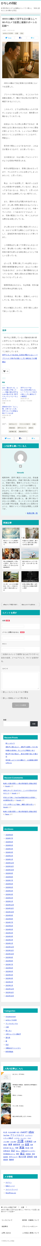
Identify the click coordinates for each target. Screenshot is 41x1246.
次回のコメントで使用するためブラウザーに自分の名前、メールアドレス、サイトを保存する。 (20, 657)
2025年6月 (9, 884)
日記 (21, 33)
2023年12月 (10, 947)
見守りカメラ (22, 428)
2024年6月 (9, 926)
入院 (22, 1144)
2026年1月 (9, 859)
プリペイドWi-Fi (25, 424)
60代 (18, 1132)
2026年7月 (9, 838)
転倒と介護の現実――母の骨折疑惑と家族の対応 (20, 783)
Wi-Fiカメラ (13, 424)
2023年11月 (10, 950)
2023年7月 (9, 964)
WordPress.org (11, 1193)
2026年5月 (9, 845)
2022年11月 (10, 992)
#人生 (5, 1132)
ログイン (9, 1182)
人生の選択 (13, 1141)
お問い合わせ (6, 1233)
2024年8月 (9, 919)
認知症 (31, 428)
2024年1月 (9, 943)
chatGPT (24, 1132)
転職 (35, 1157)
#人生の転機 (12, 1132)
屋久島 (8, 1037)
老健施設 (28, 1154)
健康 (10, 1144)
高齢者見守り (23, 431)
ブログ (29, 1138)
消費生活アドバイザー (13, 1048)
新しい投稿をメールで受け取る (15, 698)
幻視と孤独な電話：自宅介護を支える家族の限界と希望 (29, 586)
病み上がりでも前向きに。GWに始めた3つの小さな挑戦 (31, 604)
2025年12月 (10, 863)
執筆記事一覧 (32, 513)
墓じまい (9, 1030)
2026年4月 (9, 849)
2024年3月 (9, 936)
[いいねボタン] (4, 371)
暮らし (18, 1151)
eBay (31, 1132)
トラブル (16, 1138)
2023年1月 (9, 985)
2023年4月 (9, 975)
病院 (17, 1154)
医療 (31, 1144)
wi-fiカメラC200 (8, 33)
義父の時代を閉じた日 (22, 1116)
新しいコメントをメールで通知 (15, 692)
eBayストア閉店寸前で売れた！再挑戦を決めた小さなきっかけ (12, 604)
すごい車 (18, 1106)
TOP (10, 1207)
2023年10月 (10, 954)
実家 (16, 1148)
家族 (21, 1147)
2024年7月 (9, 922)
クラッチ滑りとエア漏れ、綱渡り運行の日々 (18, 804)
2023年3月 (9, 978)
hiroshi (7, 786)
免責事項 (5, 1226)
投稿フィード (10, 1186)
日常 (31, 1148)
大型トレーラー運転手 (13, 1034)
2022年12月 (10, 989)
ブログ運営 (6, 1141)
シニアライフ (28, 1135)
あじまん (19, 1074)
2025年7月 (9, 880)
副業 (27, 1144)
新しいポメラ (10, 743)
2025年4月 (9, 891)
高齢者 (11, 1159)
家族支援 (12, 428)
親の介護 (22, 1157)
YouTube (6, 1135)
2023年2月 (9, 982)
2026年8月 (9, 835)
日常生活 (6, 1151)
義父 (22, 1153)
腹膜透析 (5, 1157)
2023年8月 (9, 961)
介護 (16, 33)
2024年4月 (9, 933)
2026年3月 (9, 852)
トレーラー (23, 1138)
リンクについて (7, 1220)
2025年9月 (9, 873)
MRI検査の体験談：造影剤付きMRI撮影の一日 (25, 1086)
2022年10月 (10, 996)
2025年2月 (9, 898)
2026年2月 (9, 856)
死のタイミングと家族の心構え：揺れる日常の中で (10, 542)
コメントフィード (12, 1189)
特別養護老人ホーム (9, 1154)
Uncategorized (11, 1016)
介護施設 (28, 1141)
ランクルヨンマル (12, 1023)
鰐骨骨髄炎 (9, 1051)
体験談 (5, 1144)
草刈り (18, 1095)
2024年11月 (10, 908)
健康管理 (16, 1144)
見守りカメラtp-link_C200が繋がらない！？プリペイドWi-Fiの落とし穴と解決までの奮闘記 (20, 358)
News (7, 814)
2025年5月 (9, 887)
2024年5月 (9, 929)
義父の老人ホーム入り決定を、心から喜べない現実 (29, 563)
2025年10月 (10, 870)
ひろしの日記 (9, 3)
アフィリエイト (17, 1135)
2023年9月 (9, 957)
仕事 (34, 1141)
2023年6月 (9, 968)
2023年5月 (9, 971)
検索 (4, 720)
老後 (33, 1154)
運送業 (5, 1159)
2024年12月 (10, 905)
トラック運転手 (8, 1138)
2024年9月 (9, 915)
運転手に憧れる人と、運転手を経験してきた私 (22, 747)
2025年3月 (9, 894)
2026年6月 (9, 842)
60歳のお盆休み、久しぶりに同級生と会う (20, 750)
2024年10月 (10, 912)
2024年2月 (9, 940)
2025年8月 (9, 877)
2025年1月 (9, 901)
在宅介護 (6, 1148)
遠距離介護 (12, 431)
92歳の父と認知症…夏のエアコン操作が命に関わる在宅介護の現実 (30, 542)
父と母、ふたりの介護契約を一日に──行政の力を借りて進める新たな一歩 (10, 587)
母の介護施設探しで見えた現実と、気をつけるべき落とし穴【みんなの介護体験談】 (10, 564)
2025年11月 (10, 866)
